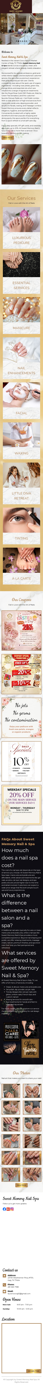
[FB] (4, 1209)
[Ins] (12, 1209)
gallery (24, 1011)
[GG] (8, 1209)
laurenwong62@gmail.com (19, 1294)
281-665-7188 (13, 1287)
